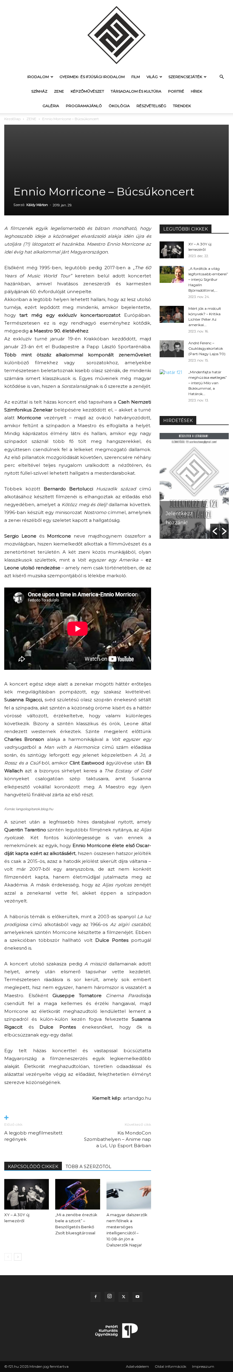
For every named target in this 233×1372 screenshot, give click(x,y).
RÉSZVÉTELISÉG (151, 105)
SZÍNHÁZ (39, 91)
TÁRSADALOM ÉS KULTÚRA (136, 91)
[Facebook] (95, 1297)
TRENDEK (182, 105)
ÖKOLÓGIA (119, 105)
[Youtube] (137, 1297)
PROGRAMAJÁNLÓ (84, 105)
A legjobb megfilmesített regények (33, 1136)
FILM (135, 76)
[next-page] (18, 1257)
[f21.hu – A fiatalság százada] (116, 35)
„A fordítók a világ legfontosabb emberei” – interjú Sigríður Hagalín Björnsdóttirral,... (208, 279)
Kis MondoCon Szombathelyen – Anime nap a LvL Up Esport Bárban (117, 1139)
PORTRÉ (176, 91)
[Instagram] (109, 1297)
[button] (221, 77)
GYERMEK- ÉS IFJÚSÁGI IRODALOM (92, 76)
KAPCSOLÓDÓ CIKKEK (33, 1166)
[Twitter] (123, 1297)
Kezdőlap (12, 118)
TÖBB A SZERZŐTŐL (88, 1166)
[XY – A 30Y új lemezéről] (26, 1194)
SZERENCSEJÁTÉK (185, 76)
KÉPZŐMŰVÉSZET (87, 91)
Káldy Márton (37, 205)
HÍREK (196, 91)
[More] (77, 1118)
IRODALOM (38, 76)
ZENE (59, 91)
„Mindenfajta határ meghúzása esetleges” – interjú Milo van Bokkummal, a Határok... (207, 383)
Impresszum (203, 1366)
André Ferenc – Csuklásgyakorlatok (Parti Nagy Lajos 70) (206, 348)
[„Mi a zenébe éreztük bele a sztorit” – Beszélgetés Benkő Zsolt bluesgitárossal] (77, 1194)
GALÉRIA (50, 105)
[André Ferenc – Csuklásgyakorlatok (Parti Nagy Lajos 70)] (172, 348)
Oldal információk (170, 1366)
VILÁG (152, 76)
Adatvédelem (137, 1366)
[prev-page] (8, 1257)
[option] (194, 486)
